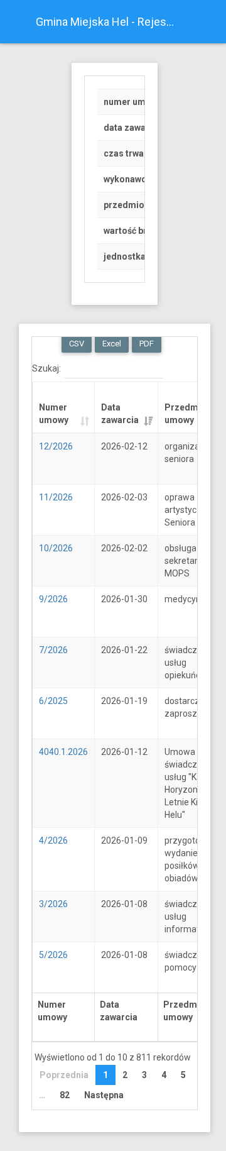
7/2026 (53, 650)
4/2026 (53, 840)
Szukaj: (46, 368)
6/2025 (53, 701)
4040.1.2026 (63, 752)
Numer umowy (53, 413)
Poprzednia (64, 1075)
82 (65, 1095)
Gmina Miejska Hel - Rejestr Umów (110, 21)
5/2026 (53, 955)
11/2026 (56, 497)
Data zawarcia (120, 413)
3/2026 (53, 904)
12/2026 (56, 446)
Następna (104, 1095)
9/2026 (53, 599)
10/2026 (56, 548)
